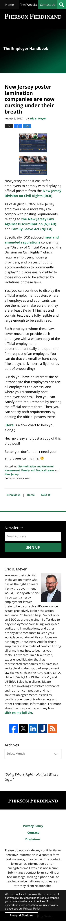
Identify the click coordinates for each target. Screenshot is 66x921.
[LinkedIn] (33, 728)
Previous (13, 494)
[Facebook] (13, 728)
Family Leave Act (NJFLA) (31, 229)
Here (10, 425)
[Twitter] (23, 728)
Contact (33, 833)
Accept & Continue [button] (21, 915)
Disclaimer (33, 839)
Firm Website (28, 5)
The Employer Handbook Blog (33, 16)
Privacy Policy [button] (32, 908)
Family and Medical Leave (37, 470)
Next (45, 494)
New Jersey (12, 474)
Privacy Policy (33, 826)
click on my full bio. (19, 713)
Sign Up (33, 547)
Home (9, 5)
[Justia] (42, 728)
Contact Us (47, 5)
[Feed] (52, 728)
